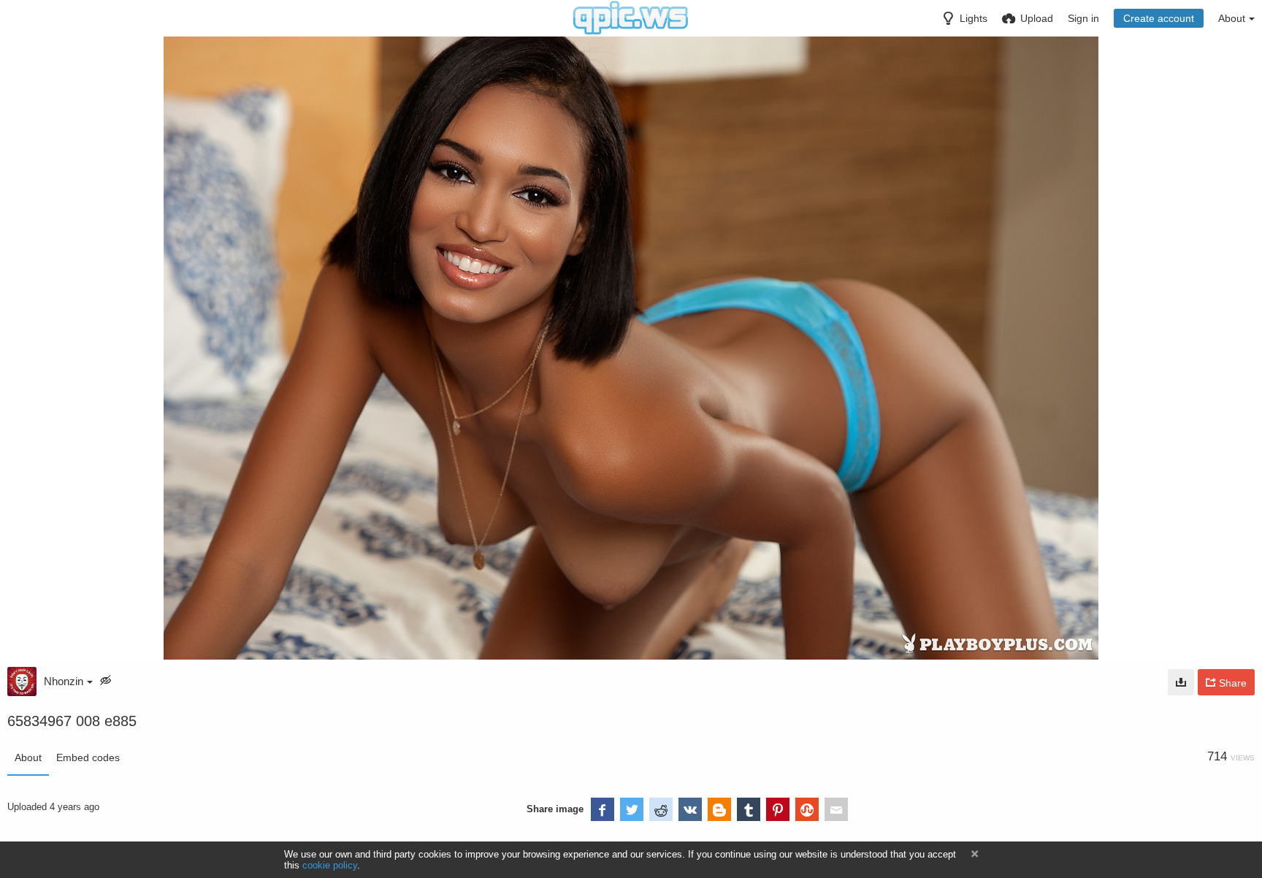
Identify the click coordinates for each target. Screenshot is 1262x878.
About (28, 757)
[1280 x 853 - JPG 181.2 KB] (1181, 682)
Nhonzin (63, 681)
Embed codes (88, 757)
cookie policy (329, 865)
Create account (1158, 18)
